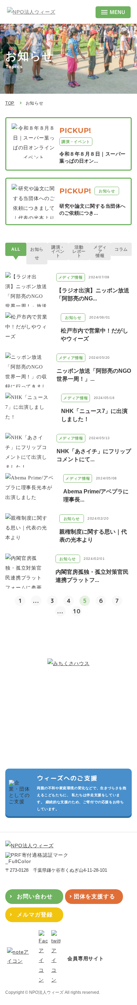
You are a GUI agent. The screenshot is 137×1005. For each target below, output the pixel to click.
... (36, 601)
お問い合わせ (35, 896)
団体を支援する (95, 896)
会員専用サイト (85, 958)
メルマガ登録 (35, 915)
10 (76, 611)
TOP (9, 103)
